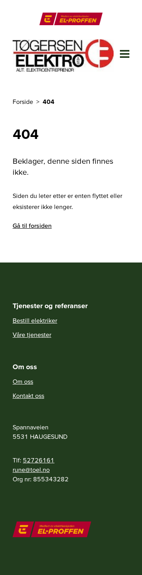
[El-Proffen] (70, 19)
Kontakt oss (28, 395)
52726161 (38, 460)
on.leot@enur (31, 469)
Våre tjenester (32, 334)
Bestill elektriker (35, 320)
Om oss (23, 381)
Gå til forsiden (32, 225)
